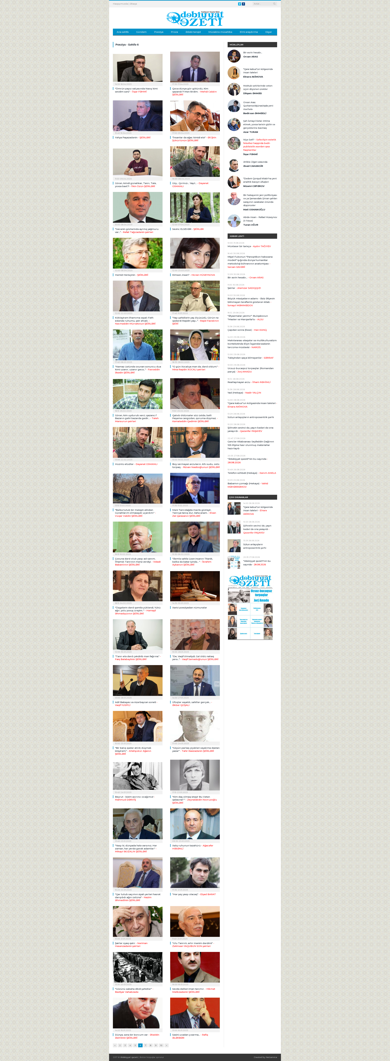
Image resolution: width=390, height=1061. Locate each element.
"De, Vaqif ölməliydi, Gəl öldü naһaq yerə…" (195, 658)
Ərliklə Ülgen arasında (255, 162)
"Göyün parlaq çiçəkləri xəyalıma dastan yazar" (196, 749)
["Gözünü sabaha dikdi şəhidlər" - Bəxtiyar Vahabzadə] (138, 968)
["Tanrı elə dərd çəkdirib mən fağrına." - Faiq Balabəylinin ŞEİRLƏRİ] (138, 635)
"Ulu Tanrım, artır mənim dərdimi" (193, 945)
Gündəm (141, 31)
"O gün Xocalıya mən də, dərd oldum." (195, 368)
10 (161, 1045)
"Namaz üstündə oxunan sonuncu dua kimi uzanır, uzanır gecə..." (138, 369)
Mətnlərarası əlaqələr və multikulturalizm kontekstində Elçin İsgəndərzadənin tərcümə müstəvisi (252, 344)
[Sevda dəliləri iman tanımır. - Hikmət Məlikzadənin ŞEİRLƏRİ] (195, 968)
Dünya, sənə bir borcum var (137, 1036)
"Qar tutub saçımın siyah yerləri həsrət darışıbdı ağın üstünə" (137, 897)
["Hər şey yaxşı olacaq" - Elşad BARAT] (195, 873)
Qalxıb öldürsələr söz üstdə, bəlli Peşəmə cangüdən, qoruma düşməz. (195, 418)
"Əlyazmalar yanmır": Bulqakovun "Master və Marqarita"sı (248, 317)
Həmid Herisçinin (131, 274)
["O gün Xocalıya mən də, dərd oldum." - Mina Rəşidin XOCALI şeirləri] (195, 345)
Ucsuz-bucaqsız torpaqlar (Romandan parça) (251, 370)
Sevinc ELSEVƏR (188, 229)
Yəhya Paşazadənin (133, 137)
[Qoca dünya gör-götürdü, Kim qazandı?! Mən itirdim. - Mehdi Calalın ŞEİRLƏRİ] (195, 68)
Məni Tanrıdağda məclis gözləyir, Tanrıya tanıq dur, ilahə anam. (194, 512)
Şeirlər (244, 288)
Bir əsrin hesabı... (252, 52)
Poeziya (158, 31)
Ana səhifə (123, 31)
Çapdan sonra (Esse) (247, 329)
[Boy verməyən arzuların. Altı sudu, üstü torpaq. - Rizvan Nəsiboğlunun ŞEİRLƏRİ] (195, 443)
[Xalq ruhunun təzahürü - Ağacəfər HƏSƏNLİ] (195, 824)
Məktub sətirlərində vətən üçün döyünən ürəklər (257, 87)
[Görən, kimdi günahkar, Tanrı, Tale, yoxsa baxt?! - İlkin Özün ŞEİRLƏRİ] (138, 162)
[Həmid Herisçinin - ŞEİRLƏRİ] (138, 254)
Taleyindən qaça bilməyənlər (251, 357)
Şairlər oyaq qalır (131, 945)
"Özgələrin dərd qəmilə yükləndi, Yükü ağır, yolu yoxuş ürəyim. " (138, 610)
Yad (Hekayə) (244, 392)
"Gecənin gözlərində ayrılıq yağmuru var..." (137, 231)
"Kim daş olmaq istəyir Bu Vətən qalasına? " (194, 799)
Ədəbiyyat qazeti (129, 1057)
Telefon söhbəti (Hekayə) (252, 472)
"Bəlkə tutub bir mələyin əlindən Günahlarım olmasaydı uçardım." (135, 512)
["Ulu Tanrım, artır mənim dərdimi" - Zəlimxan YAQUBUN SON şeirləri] (195, 922)
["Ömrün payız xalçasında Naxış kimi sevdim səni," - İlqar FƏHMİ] (138, 68)
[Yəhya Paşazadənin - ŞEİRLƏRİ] (138, 116)
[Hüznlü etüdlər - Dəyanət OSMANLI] (138, 443)
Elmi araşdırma (249, 31)
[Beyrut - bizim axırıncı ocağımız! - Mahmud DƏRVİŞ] (138, 776)
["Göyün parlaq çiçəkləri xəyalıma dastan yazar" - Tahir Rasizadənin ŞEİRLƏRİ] (195, 727)
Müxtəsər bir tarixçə (249, 246)
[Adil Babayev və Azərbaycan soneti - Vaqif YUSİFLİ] (138, 681)
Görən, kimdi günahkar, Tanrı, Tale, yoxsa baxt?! (135, 185)
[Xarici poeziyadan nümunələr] (195, 586)
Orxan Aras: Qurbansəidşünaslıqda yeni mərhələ (258, 106)
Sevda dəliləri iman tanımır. (193, 990)
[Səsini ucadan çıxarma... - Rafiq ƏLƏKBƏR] (195, 1014)
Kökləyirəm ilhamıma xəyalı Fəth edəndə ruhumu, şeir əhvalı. (135, 320)
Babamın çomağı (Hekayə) (248, 485)
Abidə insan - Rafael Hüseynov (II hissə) (260, 219)
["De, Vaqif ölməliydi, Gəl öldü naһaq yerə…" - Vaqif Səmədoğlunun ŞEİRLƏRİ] (195, 635)
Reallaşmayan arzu (249, 382)
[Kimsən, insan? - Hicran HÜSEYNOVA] (195, 254)
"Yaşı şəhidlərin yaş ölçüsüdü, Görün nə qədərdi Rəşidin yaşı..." (195, 320)
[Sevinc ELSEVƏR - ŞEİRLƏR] (195, 208)
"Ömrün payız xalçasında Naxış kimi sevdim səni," (136, 90)
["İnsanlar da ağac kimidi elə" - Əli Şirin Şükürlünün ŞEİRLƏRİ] (195, 116)
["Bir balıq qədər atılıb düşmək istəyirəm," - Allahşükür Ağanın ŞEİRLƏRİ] (138, 727)
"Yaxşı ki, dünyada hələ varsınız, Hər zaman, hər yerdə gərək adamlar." (136, 848)
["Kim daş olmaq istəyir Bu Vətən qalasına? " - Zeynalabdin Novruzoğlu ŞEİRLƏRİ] (195, 776)
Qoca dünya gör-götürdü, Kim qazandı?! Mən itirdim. (194, 91)
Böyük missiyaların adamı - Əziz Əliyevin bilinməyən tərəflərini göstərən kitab (251, 302)
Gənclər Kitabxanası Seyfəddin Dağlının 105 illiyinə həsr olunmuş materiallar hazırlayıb (251, 445)
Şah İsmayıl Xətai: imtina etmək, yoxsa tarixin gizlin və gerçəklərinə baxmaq (259, 124)
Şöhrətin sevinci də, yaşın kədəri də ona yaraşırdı (250, 429)
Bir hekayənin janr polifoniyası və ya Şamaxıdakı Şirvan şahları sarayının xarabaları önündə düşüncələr (260, 200)
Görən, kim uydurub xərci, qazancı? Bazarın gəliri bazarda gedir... (137, 418)
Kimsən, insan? (193, 274)
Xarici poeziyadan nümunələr (189, 607)
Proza (174, 31)
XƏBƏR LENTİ (237, 236)
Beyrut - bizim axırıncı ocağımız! (135, 798)
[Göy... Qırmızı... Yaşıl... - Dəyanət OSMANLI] (195, 162)
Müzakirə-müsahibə (220, 31)
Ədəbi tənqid (193, 31)
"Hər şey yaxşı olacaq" (194, 894)
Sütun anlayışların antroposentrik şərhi (251, 417)
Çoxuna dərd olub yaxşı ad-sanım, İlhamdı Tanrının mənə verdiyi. (138, 561)
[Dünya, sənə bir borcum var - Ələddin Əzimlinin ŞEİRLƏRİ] (138, 1014)
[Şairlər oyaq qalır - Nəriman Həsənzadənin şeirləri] (138, 922)
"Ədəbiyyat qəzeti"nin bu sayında (248, 460)
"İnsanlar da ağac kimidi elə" (194, 139)
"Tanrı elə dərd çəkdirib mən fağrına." (138, 658)
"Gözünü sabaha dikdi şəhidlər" (134, 990)
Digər (268, 31)
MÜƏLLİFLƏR (236, 44)
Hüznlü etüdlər (136, 464)
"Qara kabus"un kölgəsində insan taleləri (258, 71)
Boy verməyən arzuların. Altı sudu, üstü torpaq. (196, 466)
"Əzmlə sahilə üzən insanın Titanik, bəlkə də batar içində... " (192, 561)
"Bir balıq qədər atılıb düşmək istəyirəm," (133, 750)
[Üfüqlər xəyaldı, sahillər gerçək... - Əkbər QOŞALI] (195, 681)
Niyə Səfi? (259, 144)
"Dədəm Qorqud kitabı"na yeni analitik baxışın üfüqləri (260, 180)
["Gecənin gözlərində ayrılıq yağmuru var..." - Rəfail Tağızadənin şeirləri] (138, 208)
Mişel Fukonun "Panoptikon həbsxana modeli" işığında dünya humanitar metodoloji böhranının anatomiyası (250, 262)
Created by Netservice (265, 1057)
